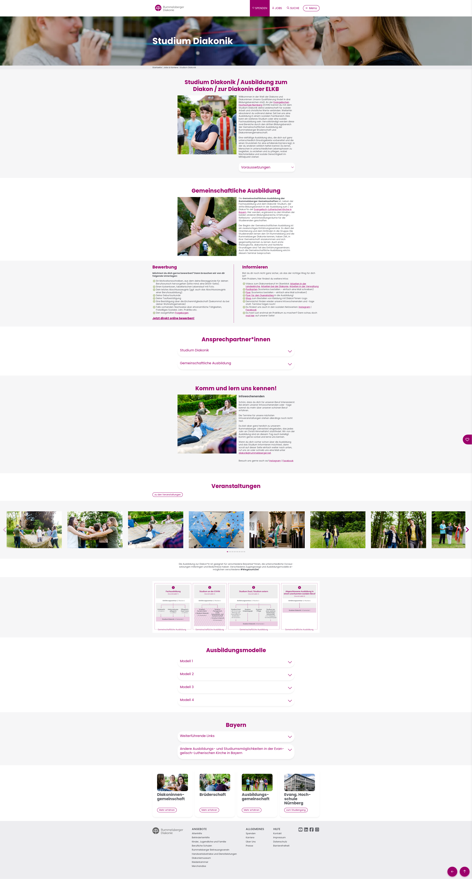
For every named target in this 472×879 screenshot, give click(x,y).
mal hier (250, 315)
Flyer (248, 292)
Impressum (279, 837)
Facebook (251, 309)
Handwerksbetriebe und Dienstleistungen (214, 854)
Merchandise (199, 866)
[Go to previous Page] (452, 872)
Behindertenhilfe (201, 837)
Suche (294, 8)
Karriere (250, 837)
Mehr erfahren (167, 809)
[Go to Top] (465, 872)
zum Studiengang (296, 809)
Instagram (304, 307)
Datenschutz (280, 841)
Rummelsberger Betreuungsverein (210, 849)
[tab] (227, 551)
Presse (249, 845)
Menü (312, 8)
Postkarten (252, 289)
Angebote (199, 829)
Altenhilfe (197, 833)
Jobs (278, 8)
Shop (248, 298)
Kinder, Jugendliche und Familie (209, 841)
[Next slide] (467, 530)
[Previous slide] (5, 530)
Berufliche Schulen (202, 845)
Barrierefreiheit (281, 845)
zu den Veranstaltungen (168, 494)
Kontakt (277, 833)
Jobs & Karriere (170, 67)
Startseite (157, 67)
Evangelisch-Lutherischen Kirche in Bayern (265, 211)
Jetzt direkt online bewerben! (173, 318)
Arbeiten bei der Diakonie (274, 286)
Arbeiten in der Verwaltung (304, 286)
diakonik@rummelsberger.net (255, 452)
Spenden (261, 8)
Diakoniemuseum (201, 858)
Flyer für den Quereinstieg (260, 295)
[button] (34, 546)
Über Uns (251, 841)
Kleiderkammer (200, 862)
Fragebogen (181, 312)
